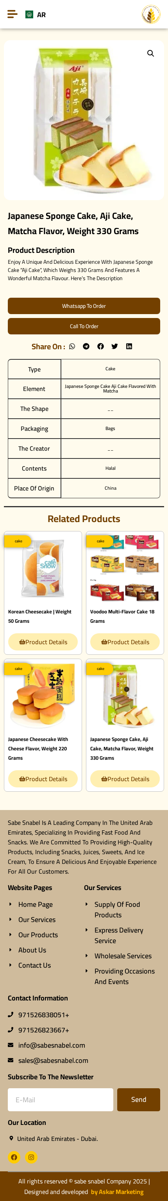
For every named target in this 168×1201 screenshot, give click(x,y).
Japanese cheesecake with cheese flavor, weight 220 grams (38, 748)
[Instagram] (31, 1157)
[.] (42, 567)
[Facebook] (14, 1157)
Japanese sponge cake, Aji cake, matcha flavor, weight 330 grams (122, 748)
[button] (151, 53)
